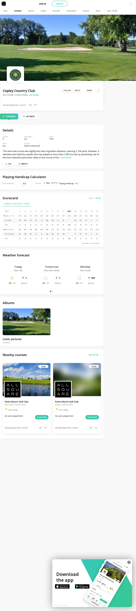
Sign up (59, 4)
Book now (41, 417)
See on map (34, 95)
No (35, 105)
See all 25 (93, 354)
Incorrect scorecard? (91, 243)
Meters (98, 198)
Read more (66, 157)
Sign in (42, 4)
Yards (91, 198)
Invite (77, 90)
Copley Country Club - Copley (16, 203)
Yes (30, 105)
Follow (67, 90)
